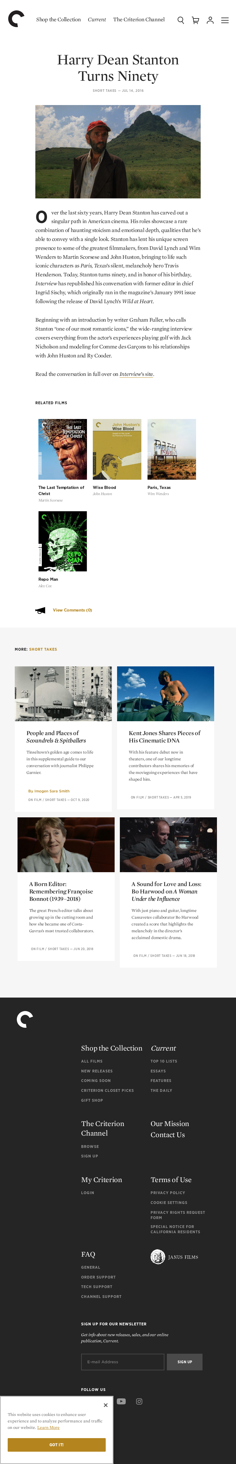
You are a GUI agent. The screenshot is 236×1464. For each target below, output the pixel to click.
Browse (90, 1146)
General (90, 1267)
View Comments (72, 610)
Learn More (48, 1427)
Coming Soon (96, 1080)
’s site (136, 373)
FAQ (88, 1254)
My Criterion (101, 1179)
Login (87, 1192)
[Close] (105, 1405)
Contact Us (168, 1134)
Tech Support (96, 1286)
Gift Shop (92, 1100)
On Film (35, 800)
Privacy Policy (168, 1192)
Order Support (98, 1277)
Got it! (56, 1444)
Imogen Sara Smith (51, 791)
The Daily (161, 1090)
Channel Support (101, 1296)
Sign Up (89, 1156)
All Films (92, 1061)
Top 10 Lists (164, 1061)
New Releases (97, 1071)
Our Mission (170, 1123)
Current (97, 19)
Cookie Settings (169, 1202)
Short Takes (104, 91)
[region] (56, 1430)
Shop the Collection (58, 19)
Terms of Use (171, 1179)
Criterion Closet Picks (107, 1090)
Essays (158, 1071)
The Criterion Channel (139, 19)
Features (161, 1080)
